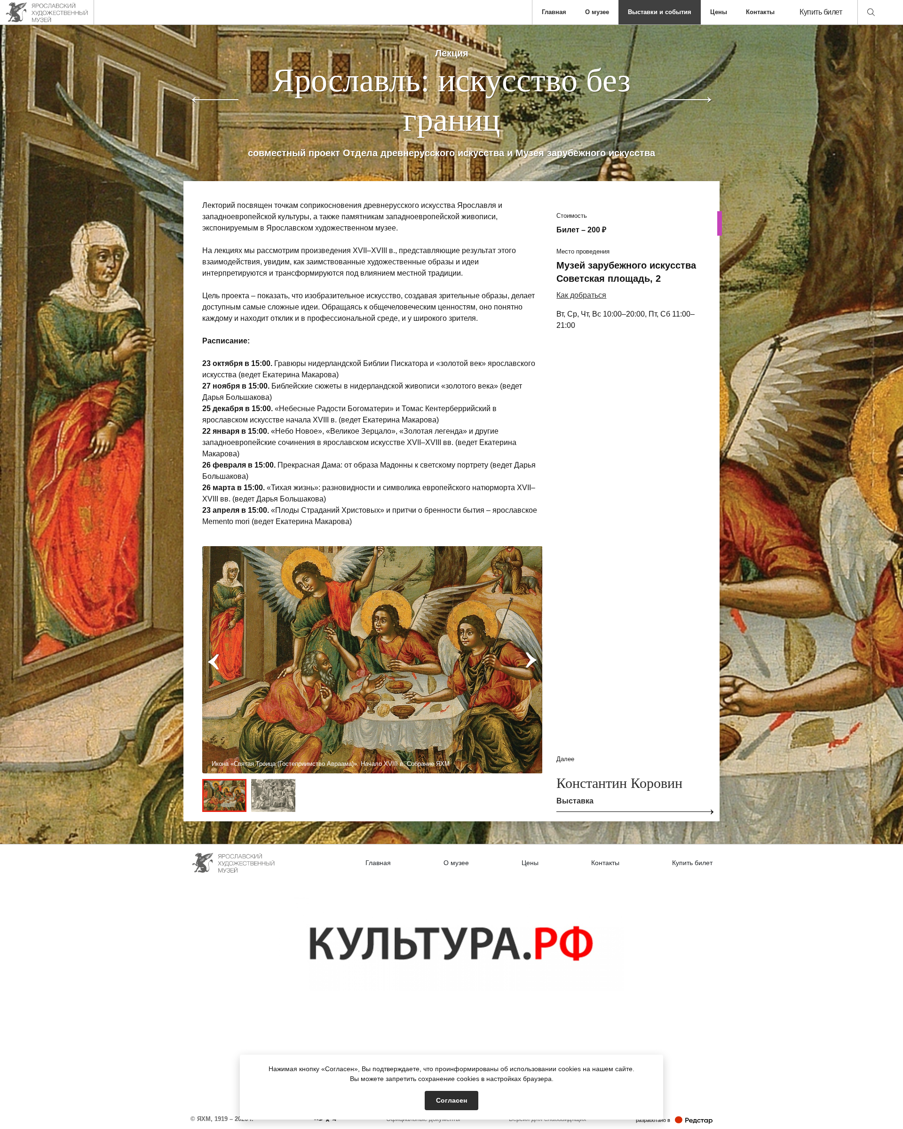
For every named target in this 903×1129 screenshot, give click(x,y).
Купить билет (821, 12)
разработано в (674, 1120)
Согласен (451, 1100)
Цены (718, 12)
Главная (554, 12)
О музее (597, 12)
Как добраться (581, 295)
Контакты (760, 12)
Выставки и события (659, 12)
